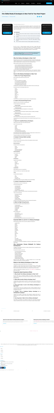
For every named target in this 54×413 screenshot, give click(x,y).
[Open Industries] (29, 3)
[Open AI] (19, 3)
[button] (37, 16)
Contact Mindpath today (32, 269)
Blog (5, 11)
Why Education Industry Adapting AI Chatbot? (42, 319)
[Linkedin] (5, 368)
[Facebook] (1, 368)
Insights (2, 350)
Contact (2, 358)
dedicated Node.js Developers (28, 53)
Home (1, 348)
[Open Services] (24, 3)
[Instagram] (3, 368)
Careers (2, 356)
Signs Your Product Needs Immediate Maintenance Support (13, 319)
